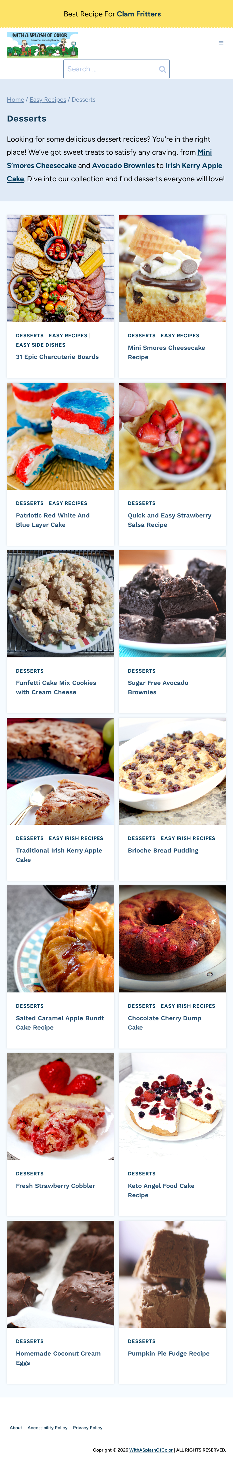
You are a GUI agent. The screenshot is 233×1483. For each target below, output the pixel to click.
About (16, 1427)
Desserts (30, 336)
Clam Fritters (139, 13)
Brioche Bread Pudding (163, 850)
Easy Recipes (68, 336)
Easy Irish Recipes (76, 838)
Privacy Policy (88, 1427)
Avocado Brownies (123, 165)
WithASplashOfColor (151, 1450)
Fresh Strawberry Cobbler (55, 1185)
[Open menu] (221, 43)
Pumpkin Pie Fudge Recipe (169, 1353)
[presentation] (60, 268)
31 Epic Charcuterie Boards (57, 356)
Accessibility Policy (48, 1427)
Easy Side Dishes (41, 345)
